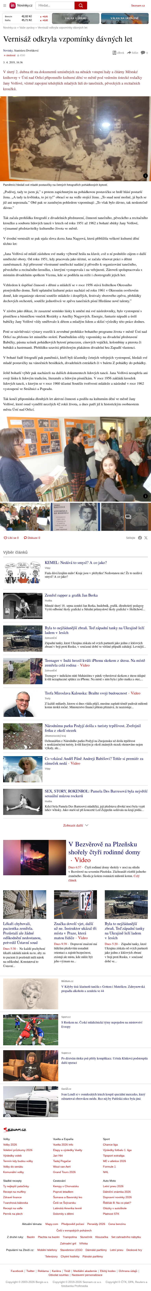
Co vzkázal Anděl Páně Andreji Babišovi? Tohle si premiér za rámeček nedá (94, 761)
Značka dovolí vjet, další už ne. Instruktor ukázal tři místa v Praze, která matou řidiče (75, 930)
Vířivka (83, 1243)
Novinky (8, 50)
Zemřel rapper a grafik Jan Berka (71, 595)
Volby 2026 (10, 1144)
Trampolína (70, 1237)
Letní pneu (116, 1249)
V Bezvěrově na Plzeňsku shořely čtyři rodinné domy (104, 847)
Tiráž (67, 1271)
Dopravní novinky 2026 (117, 1197)
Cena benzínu (117, 1224)
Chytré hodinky (70, 1256)
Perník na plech (13, 1213)
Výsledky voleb (12, 1155)
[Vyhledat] (81, 5)
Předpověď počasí (72, 1224)
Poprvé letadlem (63, 1191)
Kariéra (56, 1271)
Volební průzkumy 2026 (17, 1150)
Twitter (30, 1271)
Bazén (31, 1237)
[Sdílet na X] (146, 538)
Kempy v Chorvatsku (66, 1186)
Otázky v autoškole (115, 1208)
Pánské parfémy (93, 1256)
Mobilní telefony (47, 1249)
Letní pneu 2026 (113, 1186)
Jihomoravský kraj (55, 736)
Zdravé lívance (12, 1197)
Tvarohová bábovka (15, 1202)
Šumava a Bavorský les (67, 1197)
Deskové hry (134, 1249)
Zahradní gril (68, 1243)
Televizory (51, 1256)
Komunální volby (13, 1172)
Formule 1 (109, 1166)
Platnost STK (111, 1213)
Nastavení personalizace (87, 1274)
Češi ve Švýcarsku (64, 1202)
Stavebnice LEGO (71, 1249)
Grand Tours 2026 (64, 1172)
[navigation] (5, 5)
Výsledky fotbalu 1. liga (117, 1150)
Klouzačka (101, 1237)
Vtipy (48, 568)
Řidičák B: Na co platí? (117, 1202)
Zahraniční (51, 638)
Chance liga (110, 1144)
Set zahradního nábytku (126, 1237)
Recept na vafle (13, 1208)
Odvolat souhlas (59, 1274)
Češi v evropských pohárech (74, 1230)
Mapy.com (51, 1224)
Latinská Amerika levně (67, 1208)
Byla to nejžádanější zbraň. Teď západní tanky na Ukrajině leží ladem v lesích (94, 630)
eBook (120, 52)
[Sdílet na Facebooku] (140, 538)
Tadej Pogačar (62, 1161)
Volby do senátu (13, 1166)
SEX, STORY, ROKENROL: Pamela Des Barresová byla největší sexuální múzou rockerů (96, 793)
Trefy (48, 698)
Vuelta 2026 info (63, 1144)
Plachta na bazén (49, 1237)
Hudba (48, 600)
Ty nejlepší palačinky (16, 1186)
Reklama (43, 1271)
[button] (75, 138)
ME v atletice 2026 (114, 1161)
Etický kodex (108, 1271)
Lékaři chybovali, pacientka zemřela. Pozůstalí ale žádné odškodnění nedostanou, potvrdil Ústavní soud (22, 933)
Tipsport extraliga (113, 1155)
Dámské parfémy (96, 1249)
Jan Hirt (58, 1155)
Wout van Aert (62, 1166)
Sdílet (135, 52)
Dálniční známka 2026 (117, 1191)
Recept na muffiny (14, 1191)
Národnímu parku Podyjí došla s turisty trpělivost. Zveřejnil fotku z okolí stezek (93, 728)
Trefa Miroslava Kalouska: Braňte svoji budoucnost (86, 693)
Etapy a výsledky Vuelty (67, 1150)
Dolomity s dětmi (63, 1213)
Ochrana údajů (128, 1271)
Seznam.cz (138, 5)
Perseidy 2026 (96, 1224)
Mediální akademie (85, 1271)
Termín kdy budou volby (18, 1161)
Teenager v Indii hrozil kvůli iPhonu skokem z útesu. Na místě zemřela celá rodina (95, 663)
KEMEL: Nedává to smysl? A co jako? (76, 562)
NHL (106, 1172)
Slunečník (86, 1237)
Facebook (17, 1271)
